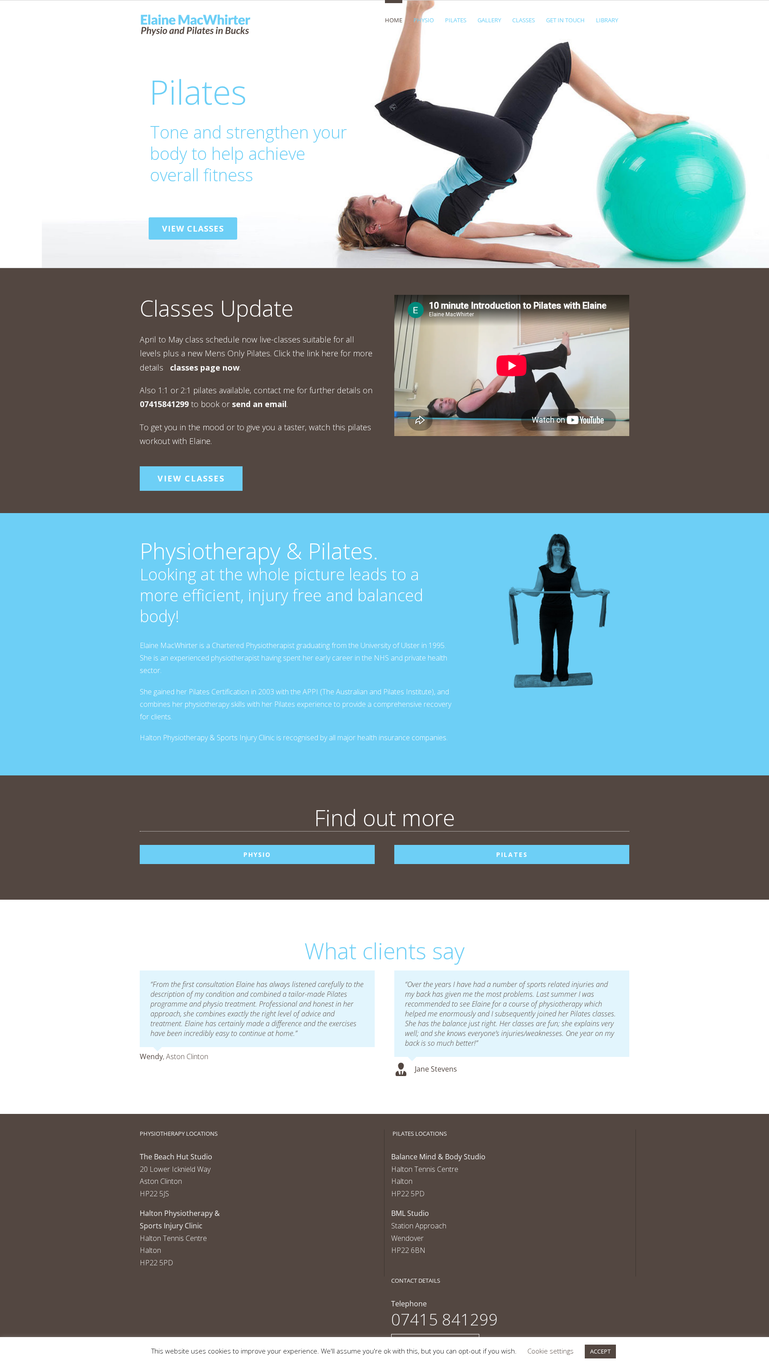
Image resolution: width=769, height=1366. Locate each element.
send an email (259, 404)
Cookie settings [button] (550, 1350)
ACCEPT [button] (600, 1351)
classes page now (204, 367)
